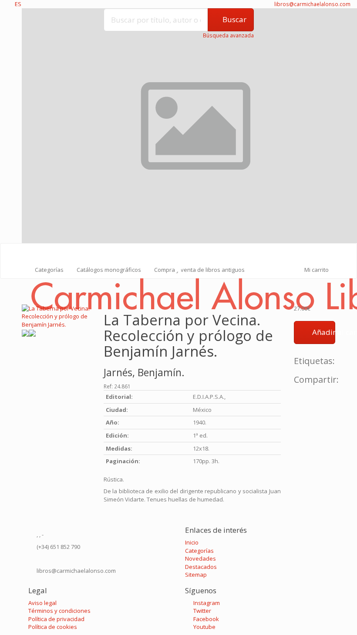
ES (18, 4)
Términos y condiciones (59, 611)
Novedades (200, 558)
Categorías (49, 270)
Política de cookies (52, 627)
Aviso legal (42, 603)
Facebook (205, 619)
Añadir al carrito (322, 332)
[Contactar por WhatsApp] (6, 517)
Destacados (201, 567)
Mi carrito (316, 270)
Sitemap (196, 574)
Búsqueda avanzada (228, 35)
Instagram (206, 603)
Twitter (201, 611)
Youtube (204, 627)
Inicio (192, 542)
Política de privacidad (56, 619)
